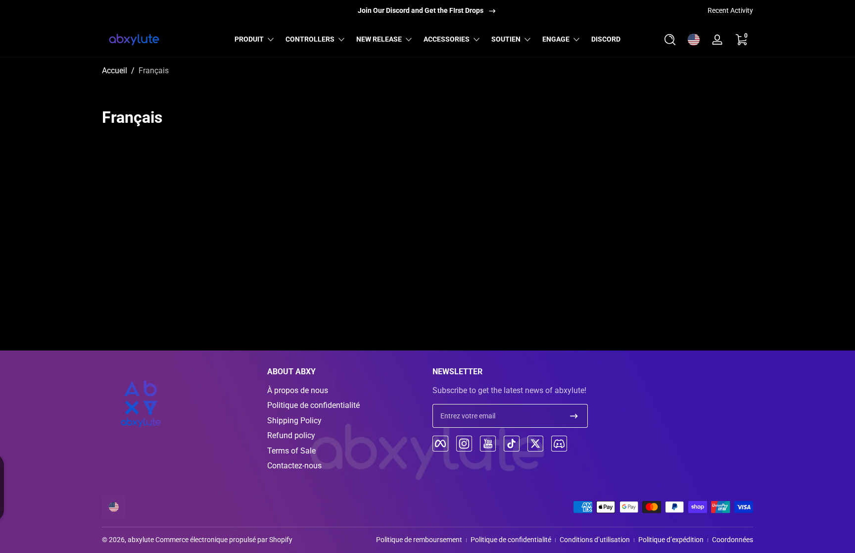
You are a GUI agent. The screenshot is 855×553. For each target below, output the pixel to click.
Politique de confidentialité (313, 405)
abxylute (141, 540)
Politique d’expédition (671, 540)
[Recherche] (670, 40)
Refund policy (291, 435)
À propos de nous (297, 390)
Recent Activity (730, 10)
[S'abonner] (574, 416)
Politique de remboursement (419, 540)
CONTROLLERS (309, 39)
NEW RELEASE (379, 39)
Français (154, 70)
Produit (249, 39)
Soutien (506, 39)
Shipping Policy (294, 420)
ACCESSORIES (447, 39)
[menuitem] (345, 390)
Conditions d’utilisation (595, 540)
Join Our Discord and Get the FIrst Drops (420, 10)
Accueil (114, 70)
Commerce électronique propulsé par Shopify (223, 540)
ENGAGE (556, 39)
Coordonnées (732, 540)
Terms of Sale (291, 450)
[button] (670, 39)
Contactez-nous (294, 465)
